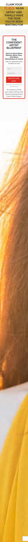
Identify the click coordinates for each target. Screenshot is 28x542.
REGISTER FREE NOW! (14, 80)
